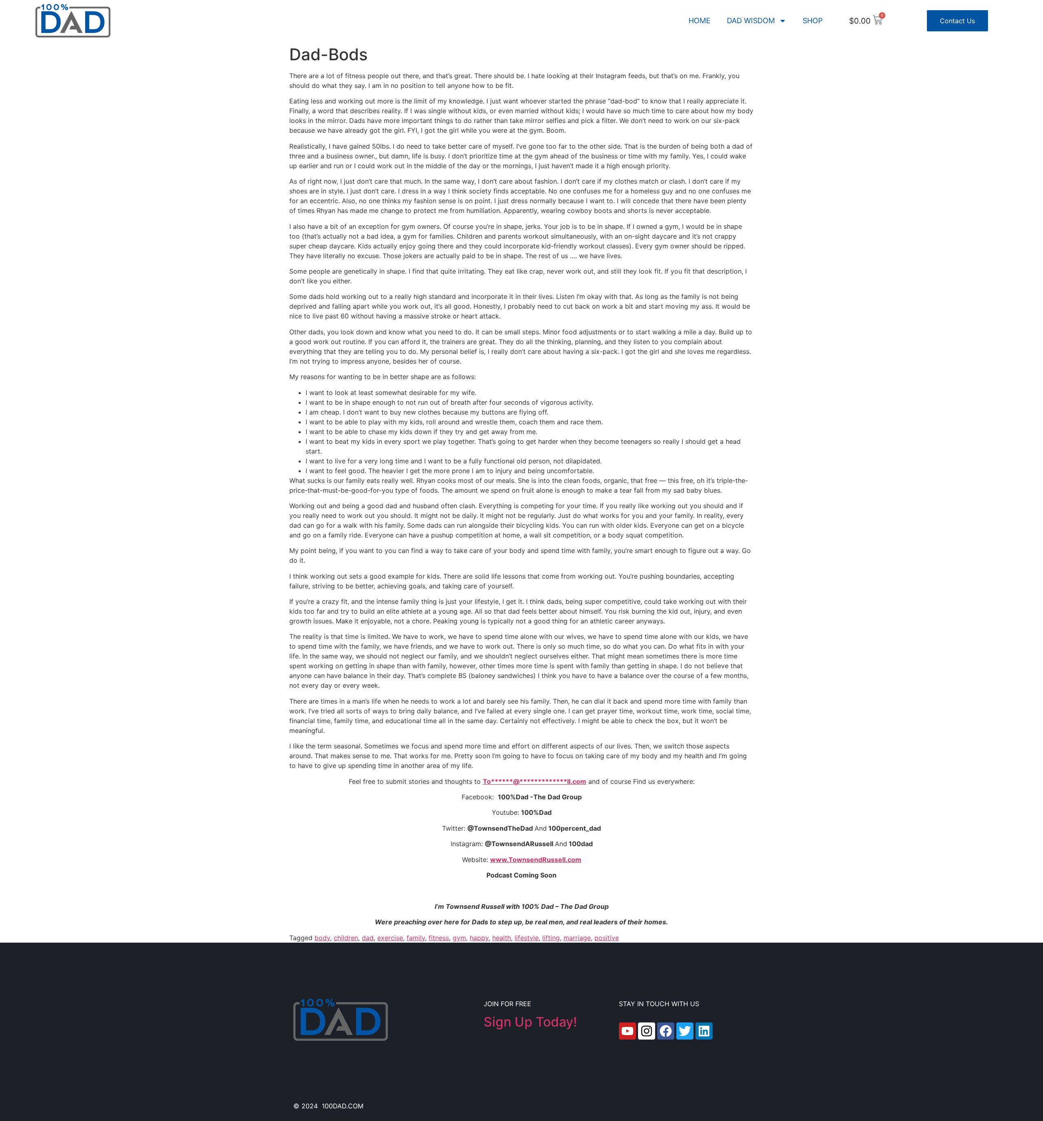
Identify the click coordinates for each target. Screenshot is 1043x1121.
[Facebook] (665, 1031)
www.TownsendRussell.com (535, 860)
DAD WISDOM (751, 20)
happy (479, 938)
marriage (577, 938)
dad (368, 938)
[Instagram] (646, 1031)
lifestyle (527, 938)
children (346, 938)
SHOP (813, 20)
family (416, 938)
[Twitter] (684, 1031)
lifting (551, 938)
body (322, 938)
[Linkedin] (704, 1031)
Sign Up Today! (530, 1022)
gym (459, 938)
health (501, 938)
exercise (390, 938)
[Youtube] (627, 1031)
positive (606, 938)
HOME (700, 20)
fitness (439, 938)
